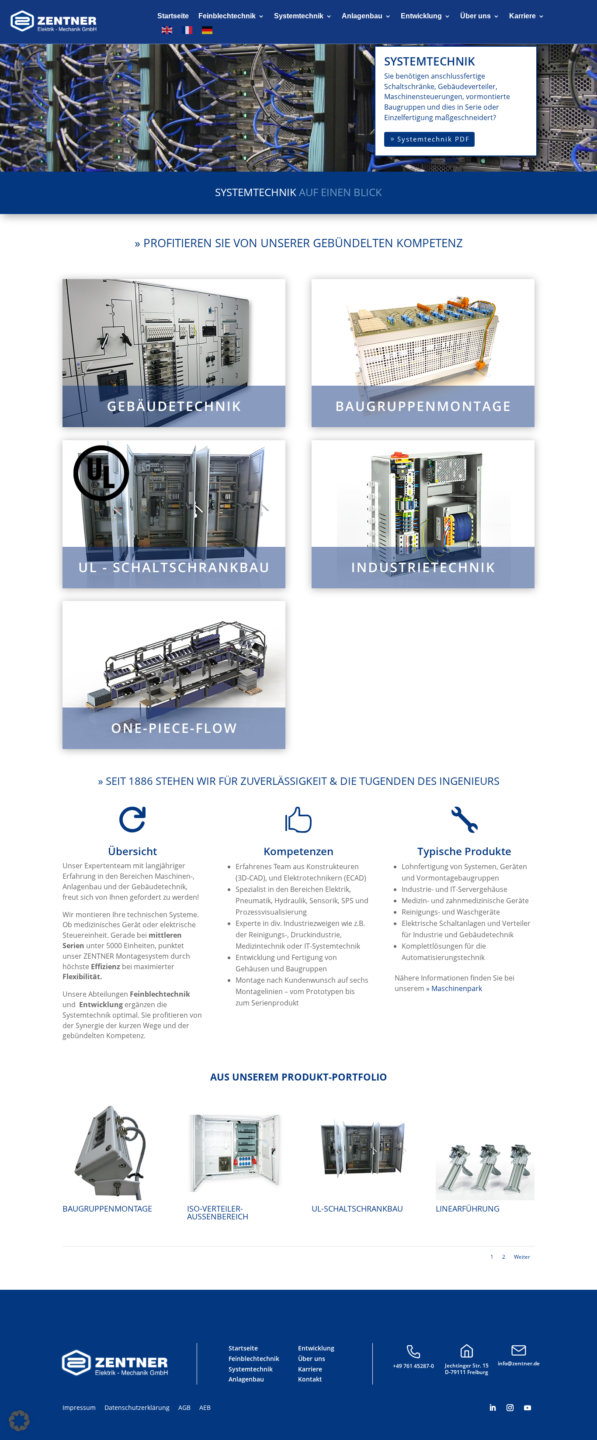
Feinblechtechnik (227, 16)
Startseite (173, 16)
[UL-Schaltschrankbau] (361, 1198)
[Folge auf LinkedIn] (493, 1408)
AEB (205, 1407)
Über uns (475, 16)
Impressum (79, 1407)
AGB (184, 1407)
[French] (187, 30)
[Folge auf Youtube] (528, 1408)
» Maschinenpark (454, 988)
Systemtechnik (298, 16)
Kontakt (310, 1379)
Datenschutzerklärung (137, 1407)
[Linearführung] (485, 1198)
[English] (167, 30)
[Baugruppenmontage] (111, 1198)
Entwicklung (421, 16)
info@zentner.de (519, 1363)
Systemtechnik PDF (433, 139)
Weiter (522, 1256)
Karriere (522, 16)
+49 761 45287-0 (413, 1366)
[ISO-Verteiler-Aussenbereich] (236, 1198)
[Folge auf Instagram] (510, 1408)
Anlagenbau (362, 16)
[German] (207, 30)
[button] (19, 1421)
